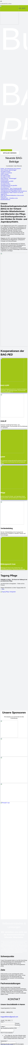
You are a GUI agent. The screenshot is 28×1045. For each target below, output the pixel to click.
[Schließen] (1, 572)
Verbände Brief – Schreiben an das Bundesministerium (9, 198)
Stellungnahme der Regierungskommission (11, 189)
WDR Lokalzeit (4, 174)
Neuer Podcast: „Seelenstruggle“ (9, 170)
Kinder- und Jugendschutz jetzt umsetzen (11, 168)
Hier (3, 589)
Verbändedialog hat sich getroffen (9, 185)
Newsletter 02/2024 (5, 187)
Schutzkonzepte (4, 180)
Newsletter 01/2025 (5, 177)
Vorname (17, 1023)
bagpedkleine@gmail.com (9, 1017)
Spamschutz (4, 1041)
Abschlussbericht (5, 182)
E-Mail (3, 1026)
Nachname (17, 1025)
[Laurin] (9, 737)
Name (3, 1021)
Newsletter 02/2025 (5, 175)
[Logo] (9, 24)
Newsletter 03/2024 (5, 184)
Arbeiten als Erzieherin (6, 172)
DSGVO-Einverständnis (7, 1032)
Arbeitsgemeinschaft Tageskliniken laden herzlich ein (14, 191)
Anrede (2, 1020)
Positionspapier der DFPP (7, 181)
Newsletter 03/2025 (5, 171)
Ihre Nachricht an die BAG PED (9, 1028)
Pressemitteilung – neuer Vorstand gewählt (11, 188)
